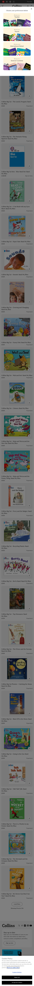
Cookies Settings (16, 972)
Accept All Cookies (17, 982)
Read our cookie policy (13, 967)
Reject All (17, 977)
